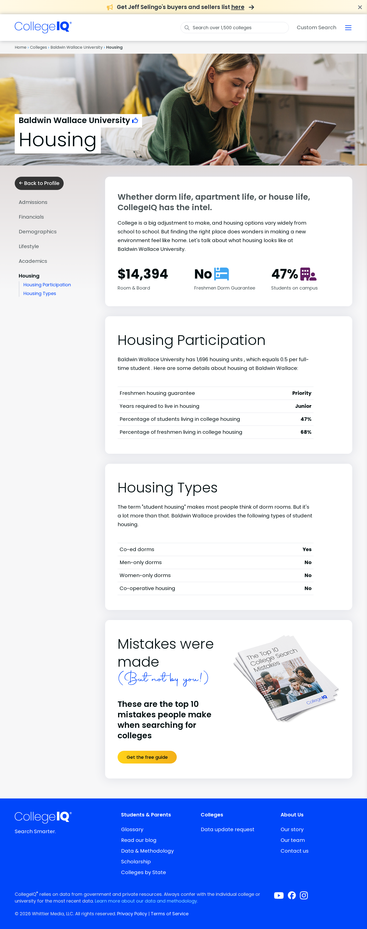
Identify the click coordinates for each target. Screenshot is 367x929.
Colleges (38, 47)
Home (20, 47)
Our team (293, 840)
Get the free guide (147, 757)
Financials (31, 216)
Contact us (295, 850)
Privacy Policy (132, 914)
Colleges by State (143, 872)
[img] (43, 30)
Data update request (227, 829)
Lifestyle (29, 246)
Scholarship (136, 861)
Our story (292, 829)
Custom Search (316, 27)
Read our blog (139, 840)
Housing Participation (47, 285)
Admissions (33, 202)
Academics (33, 261)
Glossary (132, 829)
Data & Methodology (147, 850)
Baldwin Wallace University (76, 47)
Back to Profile (41, 183)
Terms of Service (169, 914)
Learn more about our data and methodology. (146, 901)
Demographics (38, 231)
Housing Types (39, 293)
